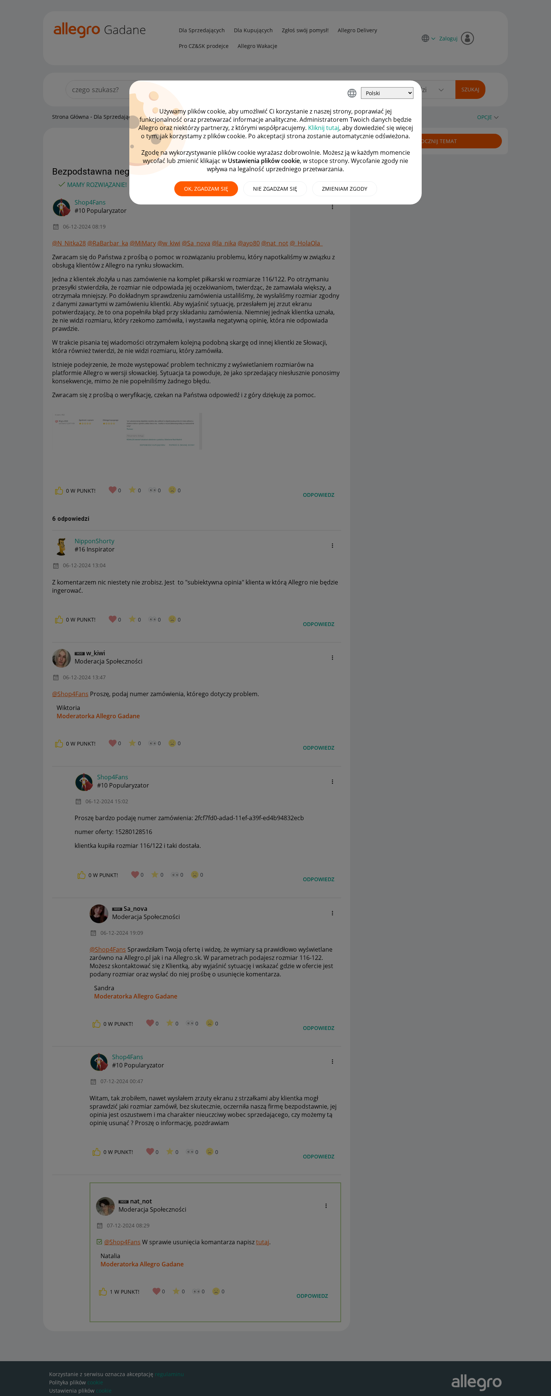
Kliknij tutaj (323, 128)
